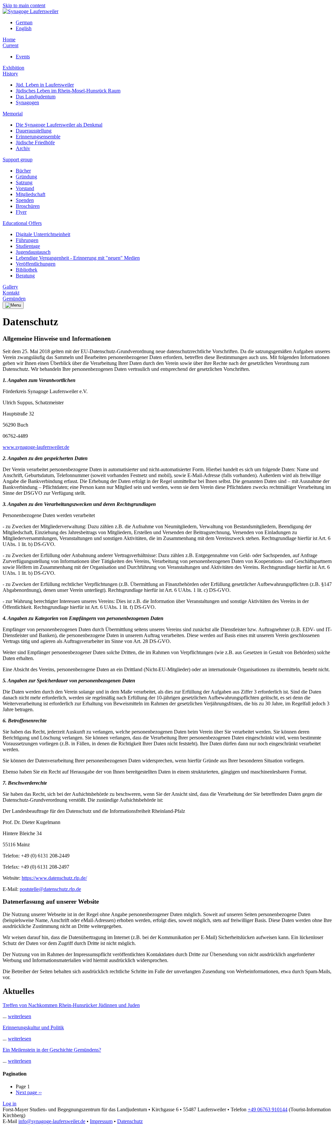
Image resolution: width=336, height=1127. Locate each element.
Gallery (10, 287)
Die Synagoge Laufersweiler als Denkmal (59, 125)
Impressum (101, 1121)
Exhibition (13, 67)
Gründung (26, 176)
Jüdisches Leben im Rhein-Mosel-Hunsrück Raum (68, 90)
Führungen (27, 240)
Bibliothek (26, 269)
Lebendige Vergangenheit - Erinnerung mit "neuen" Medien (78, 258)
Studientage (28, 246)
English (24, 28)
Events (23, 56)
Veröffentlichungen (35, 264)
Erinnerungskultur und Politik (33, 1027)
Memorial (13, 113)
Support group (17, 159)
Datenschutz (130, 1121)
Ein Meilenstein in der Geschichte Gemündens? (52, 1050)
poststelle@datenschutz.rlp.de (50, 889)
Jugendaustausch (33, 252)
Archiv (23, 148)
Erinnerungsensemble (38, 136)
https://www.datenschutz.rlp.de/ (54, 878)
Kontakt (11, 292)
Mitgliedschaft (30, 194)
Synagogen (27, 102)
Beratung (25, 275)
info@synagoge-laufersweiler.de (51, 1121)
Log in (9, 1103)
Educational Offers (22, 223)
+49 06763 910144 (267, 1109)
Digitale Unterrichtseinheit (43, 234)
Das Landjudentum (35, 96)
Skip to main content (24, 5)
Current (10, 45)
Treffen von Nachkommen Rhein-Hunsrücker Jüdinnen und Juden (71, 1005)
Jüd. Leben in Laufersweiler (45, 85)
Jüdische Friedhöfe (35, 142)
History (10, 73)
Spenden (25, 200)
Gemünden (14, 298)
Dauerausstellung (34, 130)
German (24, 22)
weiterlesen (19, 1016)
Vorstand (25, 188)
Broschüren (28, 206)
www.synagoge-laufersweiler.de (36, 447)
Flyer (21, 212)
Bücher (23, 170)
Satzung (24, 182)
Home (9, 39)
